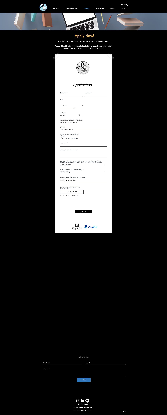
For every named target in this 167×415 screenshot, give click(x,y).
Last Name (88, 92)
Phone (80, 105)
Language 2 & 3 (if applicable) (69, 150)
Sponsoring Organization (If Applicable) (71, 120)
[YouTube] (127, 5)
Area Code (63, 105)
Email (61, 99)
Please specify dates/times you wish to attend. (73, 177)
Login (90, 410)
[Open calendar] (79, 115)
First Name (63, 92)
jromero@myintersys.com (83, 407)
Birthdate (63, 113)
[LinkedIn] (125, 5)
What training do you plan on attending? (71, 169)
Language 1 (63, 143)
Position (62, 127)
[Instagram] (122, 5)
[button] (72, 192)
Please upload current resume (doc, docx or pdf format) (70, 188)
